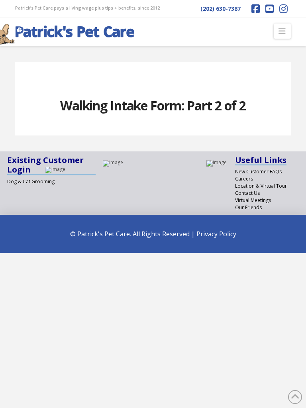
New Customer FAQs (258, 171)
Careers (244, 178)
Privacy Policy (216, 234)
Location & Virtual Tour (261, 185)
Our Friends (248, 207)
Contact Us (247, 193)
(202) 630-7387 (220, 8)
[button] (282, 31)
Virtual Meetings (253, 200)
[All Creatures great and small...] (75, 29)
